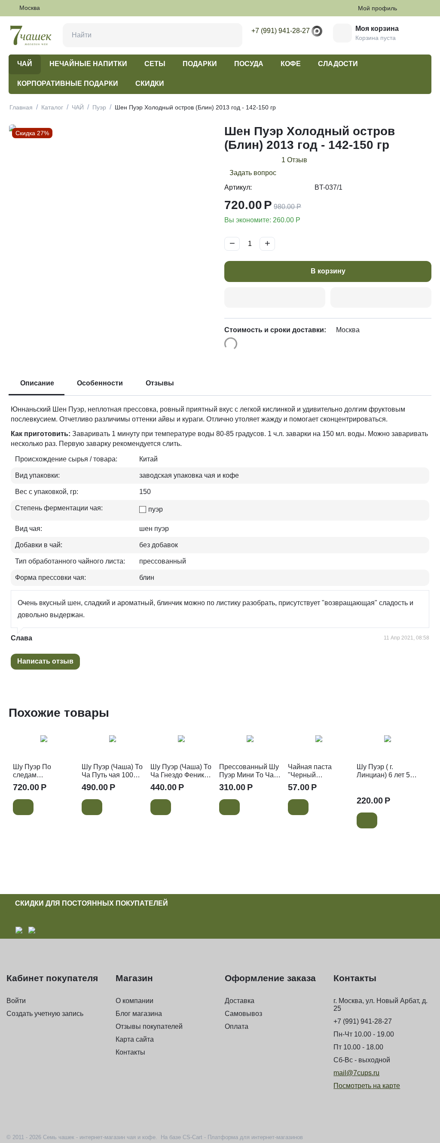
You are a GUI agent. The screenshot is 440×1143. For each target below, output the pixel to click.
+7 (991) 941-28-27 (280, 30)
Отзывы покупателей (149, 1026)
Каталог (52, 107)
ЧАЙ (24, 63)
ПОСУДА (248, 63)
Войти (16, 1000)
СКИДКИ (149, 83)
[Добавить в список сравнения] (380, 297)
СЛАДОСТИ (338, 63)
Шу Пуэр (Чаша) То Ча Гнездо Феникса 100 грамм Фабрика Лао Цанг (180, 771)
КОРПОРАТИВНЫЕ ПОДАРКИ (67, 83)
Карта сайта (135, 1039)
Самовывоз (243, 1013)
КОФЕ (291, 63)
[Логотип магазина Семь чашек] (31, 35)
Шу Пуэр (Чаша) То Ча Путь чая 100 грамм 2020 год (112, 771)
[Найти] (230, 35)
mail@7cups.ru (356, 1072)
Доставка (239, 1000)
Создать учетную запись (44, 1013)
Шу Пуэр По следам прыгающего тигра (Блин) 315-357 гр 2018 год (42, 771)
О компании (134, 1000)
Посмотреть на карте (366, 1085)
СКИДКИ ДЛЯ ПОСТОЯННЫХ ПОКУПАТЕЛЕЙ (91, 903)
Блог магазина (139, 1013)
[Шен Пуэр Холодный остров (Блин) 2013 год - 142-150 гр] (112, 223)
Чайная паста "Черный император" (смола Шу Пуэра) (318, 771)
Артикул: (238, 187)
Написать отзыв (45, 661)
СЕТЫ (154, 63)
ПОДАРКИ (200, 63)
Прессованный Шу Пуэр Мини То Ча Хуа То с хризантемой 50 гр (249, 771)
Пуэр (99, 107)
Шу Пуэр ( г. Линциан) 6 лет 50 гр (385, 771)
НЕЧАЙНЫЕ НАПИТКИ (88, 63)
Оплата (236, 1026)
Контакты (130, 1052)
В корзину (328, 271)
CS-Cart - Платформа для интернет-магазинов (243, 1137)
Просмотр (44, 744)
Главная (21, 107)
